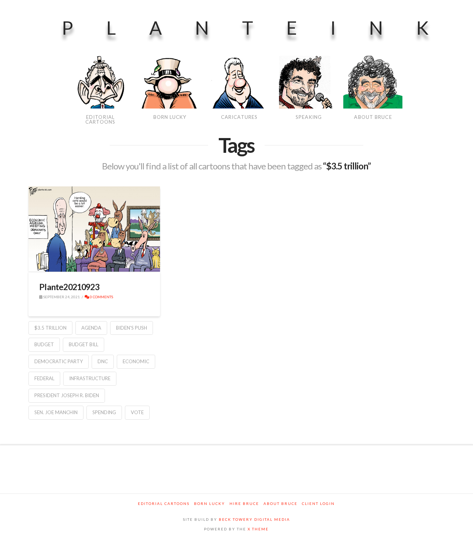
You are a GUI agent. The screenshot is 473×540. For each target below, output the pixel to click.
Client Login (318, 503)
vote (137, 412)
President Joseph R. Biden (66, 395)
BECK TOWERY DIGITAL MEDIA (254, 519)
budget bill (83, 344)
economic (136, 361)
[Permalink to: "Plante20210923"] (94, 229)
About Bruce (280, 503)
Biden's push (131, 328)
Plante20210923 (69, 287)
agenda (91, 328)
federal (44, 378)
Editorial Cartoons (164, 503)
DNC (103, 361)
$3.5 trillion (50, 328)
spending (104, 412)
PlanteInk (262, 27)
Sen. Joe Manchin (56, 412)
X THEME (258, 529)
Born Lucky (209, 503)
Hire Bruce (244, 503)
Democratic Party (58, 361)
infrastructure (89, 378)
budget (44, 344)
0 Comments (101, 297)
